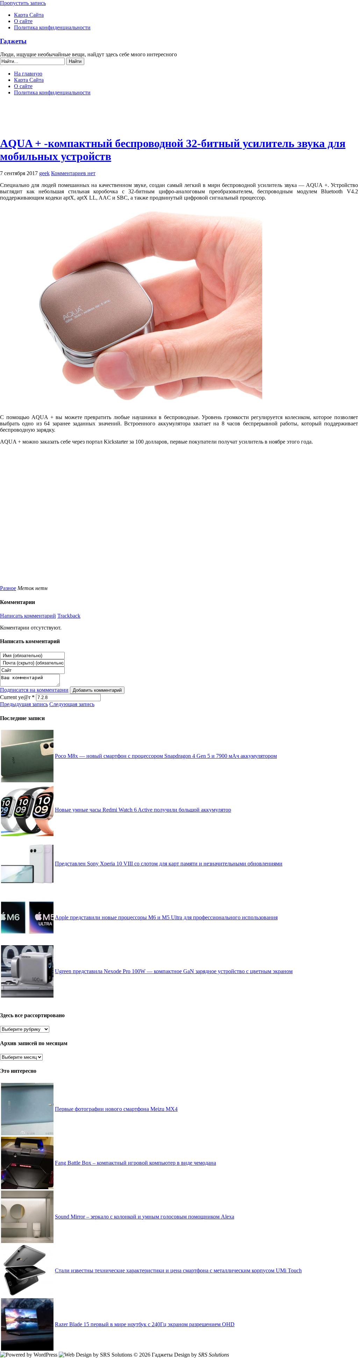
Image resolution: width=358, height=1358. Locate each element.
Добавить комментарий (97, 690)
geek (44, 173)
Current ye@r (17, 697)
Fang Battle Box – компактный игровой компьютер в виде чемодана (135, 1163)
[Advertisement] (179, 119)
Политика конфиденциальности (52, 27)
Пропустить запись (23, 3)
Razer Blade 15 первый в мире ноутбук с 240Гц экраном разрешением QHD (145, 1324)
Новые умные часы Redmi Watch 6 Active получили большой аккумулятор (143, 810)
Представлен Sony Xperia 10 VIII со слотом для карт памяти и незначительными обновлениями (168, 864)
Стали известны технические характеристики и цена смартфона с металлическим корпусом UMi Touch (178, 1270)
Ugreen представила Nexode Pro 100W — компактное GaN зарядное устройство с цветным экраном (174, 971)
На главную (28, 74)
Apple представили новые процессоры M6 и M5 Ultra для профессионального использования (166, 917)
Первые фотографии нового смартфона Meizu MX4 (116, 1109)
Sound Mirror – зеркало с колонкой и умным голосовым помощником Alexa (144, 1217)
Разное (8, 588)
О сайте (23, 21)
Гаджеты (13, 41)
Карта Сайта (29, 15)
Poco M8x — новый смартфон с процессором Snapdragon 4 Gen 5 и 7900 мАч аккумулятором (166, 756)
